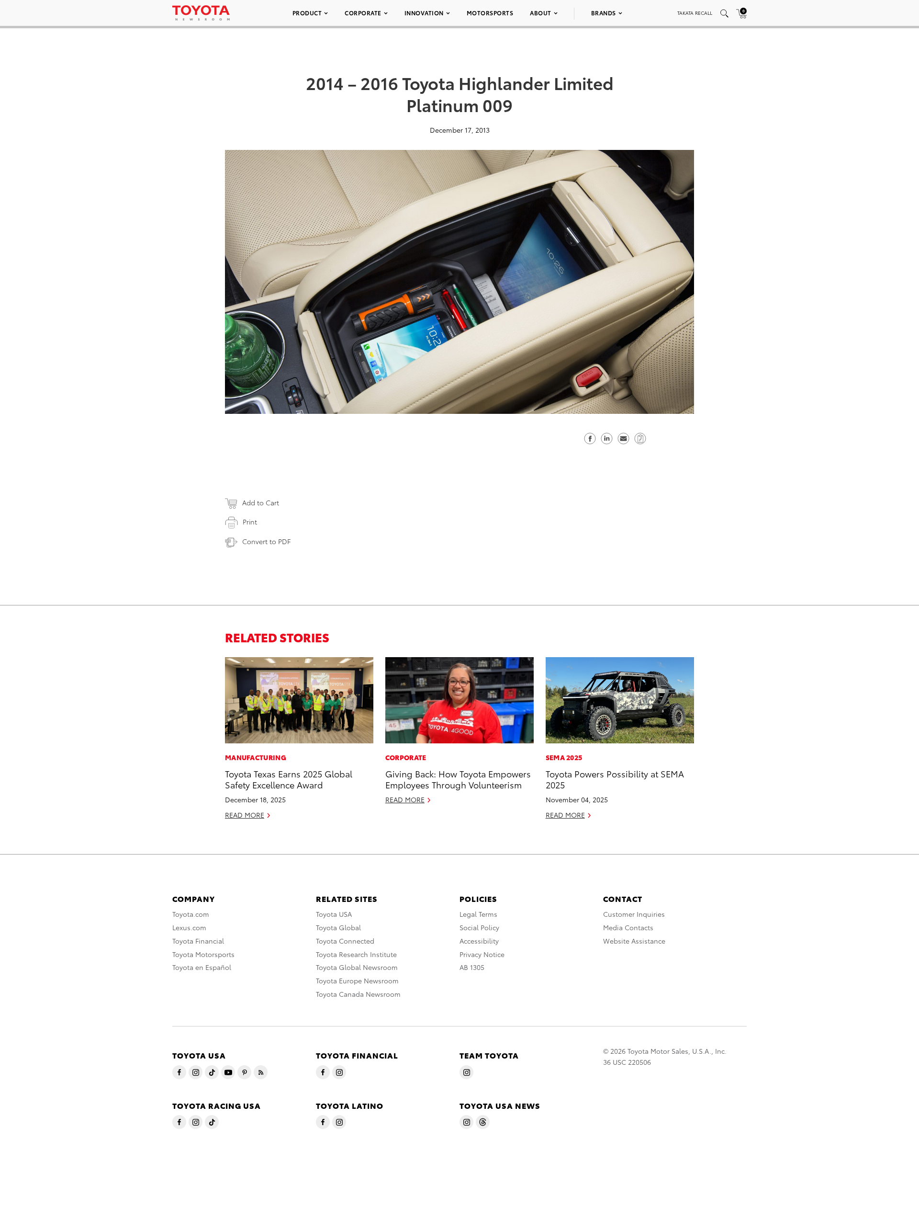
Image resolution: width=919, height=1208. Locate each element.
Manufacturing (255, 757)
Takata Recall (694, 12)
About (540, 13)
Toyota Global (338, 927)
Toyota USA (334, 914)
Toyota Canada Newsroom (358, 994)
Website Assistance (634, 941)
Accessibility (479, 941)
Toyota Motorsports (203, 954)
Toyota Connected (345, 941)
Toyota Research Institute (356, 954)
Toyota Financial (198, 941)
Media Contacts (628, 927)
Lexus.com (189, 927)
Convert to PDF (266, 541)
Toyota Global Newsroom (357, 967)
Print (250, 521)
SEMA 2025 (564, 757)
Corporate (363, 13)
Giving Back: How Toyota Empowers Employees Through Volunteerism (458, 778)
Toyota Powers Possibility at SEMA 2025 (615, 778)
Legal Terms (478, 914)
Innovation (424, 13)
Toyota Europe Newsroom (357, 980)
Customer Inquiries (634, 914)
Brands (603, 13)
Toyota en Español (201, 967)
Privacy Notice (482, 954)
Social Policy (479, 927)
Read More (244, 815)
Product (307, 13)
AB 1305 (472, 967)
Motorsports (490, 13)
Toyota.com (190, 914)
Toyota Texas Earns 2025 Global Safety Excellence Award (288, 778)
